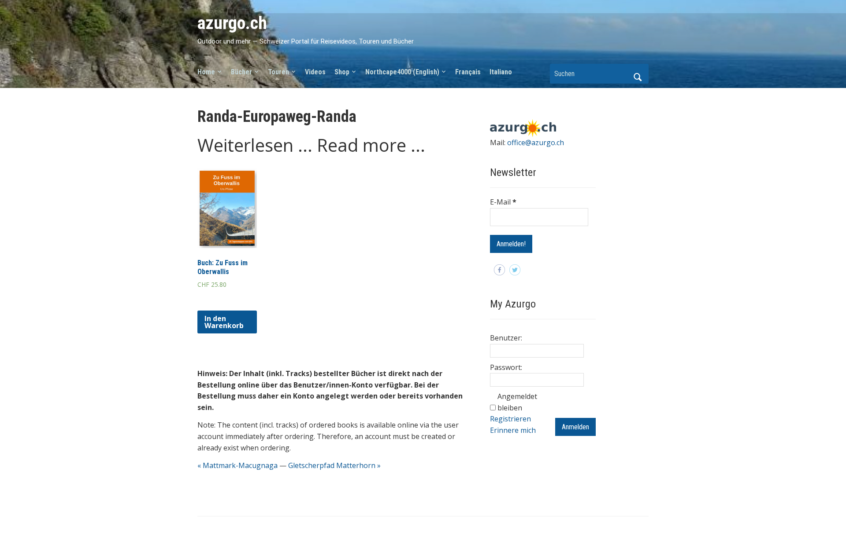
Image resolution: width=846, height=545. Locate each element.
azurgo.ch (232, 23)
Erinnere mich (513, 430)
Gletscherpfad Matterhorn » (334, 465)
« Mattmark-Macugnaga (237, 465)
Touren (278, 72)
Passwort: (506, 367)
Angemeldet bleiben (517, 402)
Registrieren (510, 419)
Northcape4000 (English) (402, 72)
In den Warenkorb (224, 322)
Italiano (501, 72)
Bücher (241, 72)
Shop (341, 72)
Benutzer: (506, 338)
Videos (315, 72)
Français (468, 72)
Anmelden (575, 427)
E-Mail (503, 202)
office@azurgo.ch (535, 142)
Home (206, 72)
